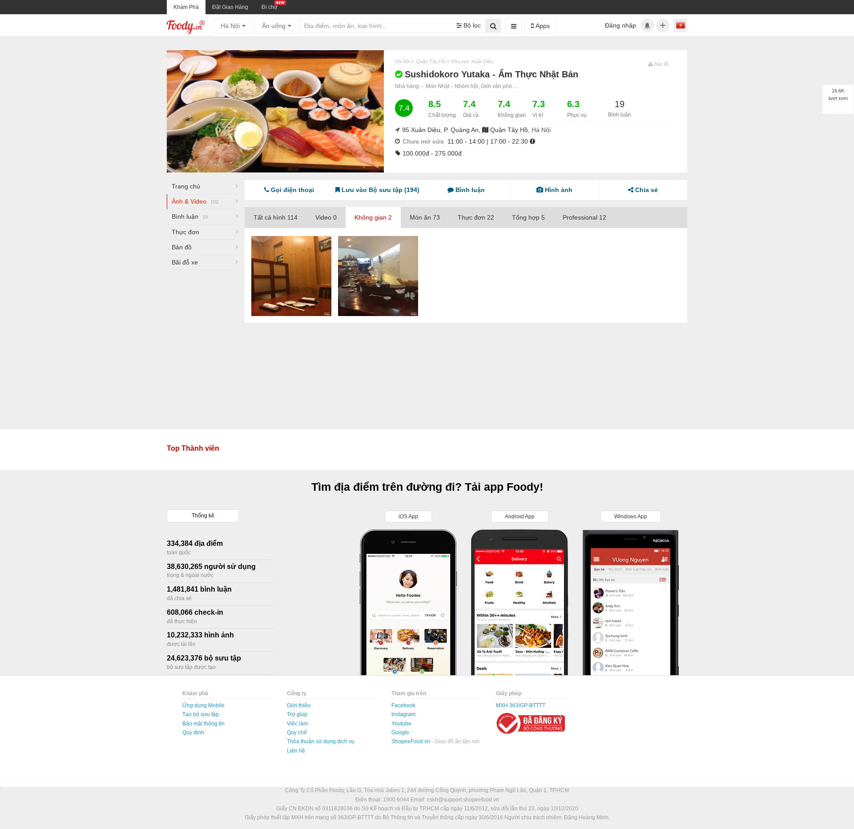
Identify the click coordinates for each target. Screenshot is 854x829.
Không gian (373, 217)
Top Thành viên (193, 448)
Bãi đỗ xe (185, 262)
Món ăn (425, 217)
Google (400, 732)
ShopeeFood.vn (411, 741)
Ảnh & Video (195, 201)
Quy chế (297, 732)
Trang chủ (186, 186)
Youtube (401, 724)
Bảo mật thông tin (203, 724)
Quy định (193, 732)
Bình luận (190, 216)
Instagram (403, 714)
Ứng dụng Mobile (203, 705)
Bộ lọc (471, 25)
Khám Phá (186, 7)
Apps (542, 25)
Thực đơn (185, 232)
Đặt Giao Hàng (230, 7)
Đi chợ (270, 7)
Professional (584, 217)
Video (326, 217)
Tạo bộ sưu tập (200, 714)
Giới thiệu (298, 705)
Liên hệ (296, 751)
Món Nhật (437, 86)
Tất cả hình (276, 217)
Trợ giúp (297, 714)
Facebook (403, 705)
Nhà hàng (407, 86)
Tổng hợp (528, 217)
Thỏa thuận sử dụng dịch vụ (320, 741)
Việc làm (297, 724)
